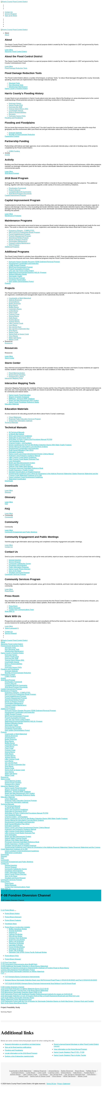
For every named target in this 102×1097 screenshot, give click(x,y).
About (3, 642)
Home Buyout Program (13, 727)
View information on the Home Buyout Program (70, 1049)
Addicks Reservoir (11, 736)
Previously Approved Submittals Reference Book (22, 842)
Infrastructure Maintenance (14, 651)
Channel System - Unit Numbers (16, 817)
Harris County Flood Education (16, 788)
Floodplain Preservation (13, 728)
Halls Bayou (9, 754)
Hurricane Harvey (11, 655)
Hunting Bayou (10, 755)
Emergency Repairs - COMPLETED (17, 692)
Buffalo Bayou (10, 743)
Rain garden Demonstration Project (17, 730)
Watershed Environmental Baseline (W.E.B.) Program (23, 721)
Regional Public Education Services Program (21, 800)
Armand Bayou (10, 737)
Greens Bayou (10, 752)
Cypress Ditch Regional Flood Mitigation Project (18, 970)
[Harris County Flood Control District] (14, 1)
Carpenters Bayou (11, 745)
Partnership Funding (8, 674)
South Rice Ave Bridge (17, 940)
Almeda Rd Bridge (15, 931)
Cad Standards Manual (13, 815)
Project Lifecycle (10, 683)
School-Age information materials (16, 802)
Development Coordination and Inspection (20, 712)
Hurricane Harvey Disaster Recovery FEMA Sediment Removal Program (30, 710)
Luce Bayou (9, 761)
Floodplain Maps (11, 924)
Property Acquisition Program (15, 718)
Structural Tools (10, 647)
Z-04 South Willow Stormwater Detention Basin (17, 998)
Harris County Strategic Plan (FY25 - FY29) (69, 1052)
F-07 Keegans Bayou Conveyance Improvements (22, 977)
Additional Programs (8, 709)
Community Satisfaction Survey (16, 869)
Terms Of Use (51, 1084)
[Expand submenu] (15, 910)
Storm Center (5, 779)
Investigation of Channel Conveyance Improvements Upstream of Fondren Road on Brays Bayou (35, 968)
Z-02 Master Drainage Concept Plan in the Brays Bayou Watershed (24, 990)
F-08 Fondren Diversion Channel (12, 987)
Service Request (11, 14)
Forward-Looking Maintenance (15, 705)
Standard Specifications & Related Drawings (20, 845)
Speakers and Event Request (15, 878)
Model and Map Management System (18, 836)
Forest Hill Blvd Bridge (17, 947)
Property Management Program (16, 698)
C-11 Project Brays (7, 910)
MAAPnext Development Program (17, 716)
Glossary (4, 856)
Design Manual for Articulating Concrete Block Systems (24, 820)
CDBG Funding (10, 676)
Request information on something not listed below (22, 1044)
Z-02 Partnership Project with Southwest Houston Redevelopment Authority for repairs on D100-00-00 (36, 994)
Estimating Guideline (12, 826)
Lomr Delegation (11, 835)
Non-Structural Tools (12, 649)
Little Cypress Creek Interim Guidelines (18, 831)
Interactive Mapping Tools (10, 786)
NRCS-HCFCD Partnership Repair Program (20, 694)
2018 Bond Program (8, 680)
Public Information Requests (15, 872)
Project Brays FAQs (12, 956)
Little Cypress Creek (12, 759)
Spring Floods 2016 (12, 656)
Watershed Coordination (13, 853)
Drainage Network (11, 671)
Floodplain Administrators (14, 871)
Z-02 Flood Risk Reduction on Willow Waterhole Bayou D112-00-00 (25, 989)
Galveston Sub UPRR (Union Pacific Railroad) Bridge (28, 952)
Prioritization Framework (13, 682)
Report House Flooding (13, 782)
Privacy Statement (63, 1084)
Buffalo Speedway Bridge (18, 929)
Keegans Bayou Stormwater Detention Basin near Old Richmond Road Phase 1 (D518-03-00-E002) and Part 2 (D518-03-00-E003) (51, 980)
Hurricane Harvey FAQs (13, 667)
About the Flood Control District (12, 644)
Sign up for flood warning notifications (18, 1047)
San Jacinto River (11, 763)
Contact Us (9, 12)
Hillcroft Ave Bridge (15, 936)
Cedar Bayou (9, 746)
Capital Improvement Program (11, 689)
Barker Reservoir (11, 739)
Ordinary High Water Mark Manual (17, 840)
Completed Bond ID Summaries (16, 685)
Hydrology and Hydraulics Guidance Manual (20, 829)
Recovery (8, 665)
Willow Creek (9, 775)
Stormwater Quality (11, 725)
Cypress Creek (10, 750)
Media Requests (10, 885)
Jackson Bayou (10, 757)
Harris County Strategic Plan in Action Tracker (70, 1055)
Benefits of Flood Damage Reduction (18, 673)
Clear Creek (9, 748)
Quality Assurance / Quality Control (17, 844)
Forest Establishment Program (15, 696)
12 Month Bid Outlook (12, 808)
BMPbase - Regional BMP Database (18, 791)
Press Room (5, 881)
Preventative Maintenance (14, 703)
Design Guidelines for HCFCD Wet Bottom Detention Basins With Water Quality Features (36, 818)
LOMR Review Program (13, 714)
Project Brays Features (13, 920)
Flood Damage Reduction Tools (12, 646)
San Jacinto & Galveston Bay (15, 764)
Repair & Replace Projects (14, 701)
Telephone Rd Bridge (16, 943)
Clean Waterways (11, 799)
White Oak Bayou (11, 773)
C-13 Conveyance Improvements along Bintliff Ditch (19, 964)
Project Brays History (12, 913)
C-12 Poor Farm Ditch (8, 962)
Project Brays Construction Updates (17, 927)
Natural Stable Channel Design (16, 838)
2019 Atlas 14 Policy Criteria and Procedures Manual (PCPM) (26, 813)
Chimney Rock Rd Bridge (18, 938)
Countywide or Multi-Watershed (16, 734)
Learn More (9, 50)
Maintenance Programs (9, 691)
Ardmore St (13, 932)
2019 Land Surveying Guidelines (16, 809)
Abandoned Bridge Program (15, 700)
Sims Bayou (9, 766)
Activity (3, 678)
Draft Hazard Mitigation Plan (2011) (17, 824)
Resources (4, 777)
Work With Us (5, 889)
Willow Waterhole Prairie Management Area (16, 999)
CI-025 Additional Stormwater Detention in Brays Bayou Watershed (24, 966)
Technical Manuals (7, 804)
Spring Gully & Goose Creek (15, 770)
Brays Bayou (9, 741)
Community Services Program (11, 880)
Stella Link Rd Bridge (16, 941)
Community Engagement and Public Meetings (17, 862)
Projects (4, 732)
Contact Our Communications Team (17, 887)
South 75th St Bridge (16, 950)
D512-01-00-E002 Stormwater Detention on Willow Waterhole (22, 971)
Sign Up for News (11, 876)
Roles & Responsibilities (13, 664)
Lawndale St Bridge (16, 945)
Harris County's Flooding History (12, 653)
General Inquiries (11, 865)
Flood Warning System (13, 781)
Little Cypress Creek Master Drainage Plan (20, 833)
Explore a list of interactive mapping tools (19, 1056)
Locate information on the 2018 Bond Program (21, 1053)
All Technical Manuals (12, 806)
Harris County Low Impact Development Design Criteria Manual (27, 827)
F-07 (2, 973)
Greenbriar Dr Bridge (16, 949)
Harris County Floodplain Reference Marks (20, 795)
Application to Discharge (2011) (16, 811)
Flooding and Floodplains (10, 669)
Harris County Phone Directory (15, 874)
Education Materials (8, 797)
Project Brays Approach (13, 917)
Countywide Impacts (12, 662)
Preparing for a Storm (12, 784)
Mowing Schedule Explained (15, 790)
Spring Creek (9, 768)
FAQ (2, 858)
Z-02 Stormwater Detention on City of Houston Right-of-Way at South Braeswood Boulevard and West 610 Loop (40, 996)
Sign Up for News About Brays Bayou (14, 1003)
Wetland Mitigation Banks (14, 723)
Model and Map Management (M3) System (20, 793)
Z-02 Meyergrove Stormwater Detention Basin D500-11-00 (21, 992)
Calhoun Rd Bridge (15, 934)
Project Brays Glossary (13, 959)
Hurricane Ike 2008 (11, 658)
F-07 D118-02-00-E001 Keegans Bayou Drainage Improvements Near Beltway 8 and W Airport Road (40, 983)
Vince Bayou (9, 772)
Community (5, 860)
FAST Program (10, 707)
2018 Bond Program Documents (16, 687)
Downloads (5, 854)
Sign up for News (11, 15)
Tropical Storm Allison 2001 (14, 660)
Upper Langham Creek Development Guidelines (22, 851)
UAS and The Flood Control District (17, 719)
